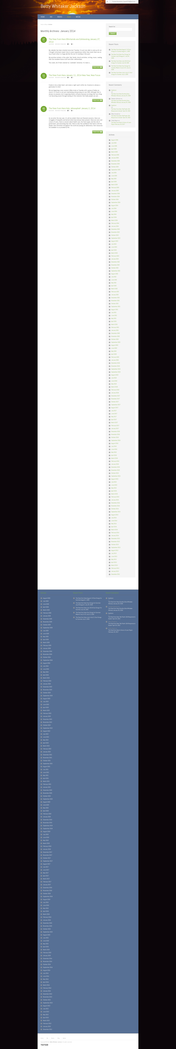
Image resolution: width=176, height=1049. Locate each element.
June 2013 (114, 556)
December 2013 (115, 538)
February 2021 (115, 327)
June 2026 (114, 146)
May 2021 (113, 318)
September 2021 (115, 306)
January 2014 (115, 535)
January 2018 (115, 393)
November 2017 (115, 399)
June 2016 (114, 449)
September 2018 (115, 372)
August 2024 (114, 205)
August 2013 (114, 550)
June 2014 (114, 521)
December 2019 (115, 363)
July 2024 (113, 208)
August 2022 (114, 274)
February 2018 (115, 390)
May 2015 (114, 488)
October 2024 (115, 199)
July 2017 (114, 411)
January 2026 (115, 158)
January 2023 (115, 259)
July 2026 (113, 143)
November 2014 (115, 506)
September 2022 (115, 271)
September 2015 (115, 476)
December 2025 (115, 161)
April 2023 (114, 250)
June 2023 (114, 247)
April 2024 (114, 217)
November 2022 (115, 265)
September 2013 (115, 547)
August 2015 (114, 479)
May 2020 (113, 351)
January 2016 (115, 464)
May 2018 (114, 384)
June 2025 (114, 176)
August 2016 (114, 443)
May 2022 (113, 283)
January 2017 (115, 428)
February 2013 (115, 568)
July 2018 (114, 378)
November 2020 (115, 336)
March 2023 (114, 253)
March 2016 (114, 458)
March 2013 (114, 565)
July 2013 (114, 553)
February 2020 (115, 357)
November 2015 (115, 470)
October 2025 (115, 167)
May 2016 (114, 452)
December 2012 (115, 574)
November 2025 (115, 164)
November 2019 (115, 366)
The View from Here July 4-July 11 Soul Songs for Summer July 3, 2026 (121, 73)
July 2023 (113, 244)
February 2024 (115, 223)
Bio (47, 1038)
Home (42, 24)
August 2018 (114, 375)
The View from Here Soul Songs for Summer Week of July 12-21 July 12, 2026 (121, 67)
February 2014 (115, 532)
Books (52, 1038)
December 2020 (115, 333)
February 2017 (115, 425)
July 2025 (113, 173)
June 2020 (114, 348)
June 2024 (114, 211)
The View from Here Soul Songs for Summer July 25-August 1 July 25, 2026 (120, 56)
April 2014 (114, 527)
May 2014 (114, 523)
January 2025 (115, 190)
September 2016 (115, 440)
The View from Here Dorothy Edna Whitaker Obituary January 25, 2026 (121, 95)
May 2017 (114, 416)
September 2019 (115, 369)
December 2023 (115, 229)
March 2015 (114, 494)
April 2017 (114, 419)
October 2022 (114, 268)
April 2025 (114, 182)
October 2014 (115, 509)
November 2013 (115, 541)
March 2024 (114, 220)
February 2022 (115, 291)
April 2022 (114, 286)
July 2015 (114, 482)
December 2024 (115, 193)
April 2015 (114, 491)
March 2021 (114, 324)
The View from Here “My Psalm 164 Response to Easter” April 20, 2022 (120, 110)
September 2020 (115, 342)
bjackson (51, 44)
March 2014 (114, 530)
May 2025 (113, 179)
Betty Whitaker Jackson (63, 6)
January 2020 (115, 360)
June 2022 (114, 280)
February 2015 (115, 497)
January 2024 (115, 226)
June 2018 (114, 381)
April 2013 (114, 562)
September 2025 (115, 170)
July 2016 (114, 446)
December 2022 (115, 262)
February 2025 (115, 187)
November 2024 (115, 196)
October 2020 (115, 339)
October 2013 (115, 544)
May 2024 (113, 214)
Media (64, 1038)
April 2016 (114, 455)
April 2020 (114, 354)
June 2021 (114, 315)
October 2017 (115, 402)
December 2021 (115, 298)
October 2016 (115, 437)
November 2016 (115, 434)
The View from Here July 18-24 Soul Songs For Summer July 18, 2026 (120, 62)
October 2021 (115, 303)
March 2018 (114, 387)
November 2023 (115, 232)
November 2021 (115, 300)
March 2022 (114, 289)
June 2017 (114, 414)
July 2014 (114, 518)
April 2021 (114, 321)
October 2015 (115, 473)
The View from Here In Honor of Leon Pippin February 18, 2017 (121, 123)
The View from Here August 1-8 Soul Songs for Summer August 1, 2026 (121, 50)
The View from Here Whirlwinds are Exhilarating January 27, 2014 (74, 40)
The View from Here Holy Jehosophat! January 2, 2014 (72, 108)
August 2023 (114, 241)
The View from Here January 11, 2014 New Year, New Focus (74, 75)
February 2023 (115, 256)
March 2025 (114, 184)
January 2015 (115, 500)
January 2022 (115, 295)
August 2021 (114, 309)
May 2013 (114, 559)
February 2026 (115, 155)
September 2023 (115, 238)
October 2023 (115, 235)
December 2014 (115, 503)
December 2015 (115, 467)
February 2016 (115, 461)
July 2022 (113, 277)
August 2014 (114, 515)
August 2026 (114, 140)
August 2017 (114, 407)
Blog (46, 24)
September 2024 (115, 202)
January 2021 (115, 330)
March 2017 (114, 422)
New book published (60, 44)
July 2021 (113, 312)
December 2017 (115, 396)
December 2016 (115, 431)
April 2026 (114, 149)
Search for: (112, 26)
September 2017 (115, 405)
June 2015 (114, 485)
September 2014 (115, 512)
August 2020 (114, 345)
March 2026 (114, 152)
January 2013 (115, 571)
